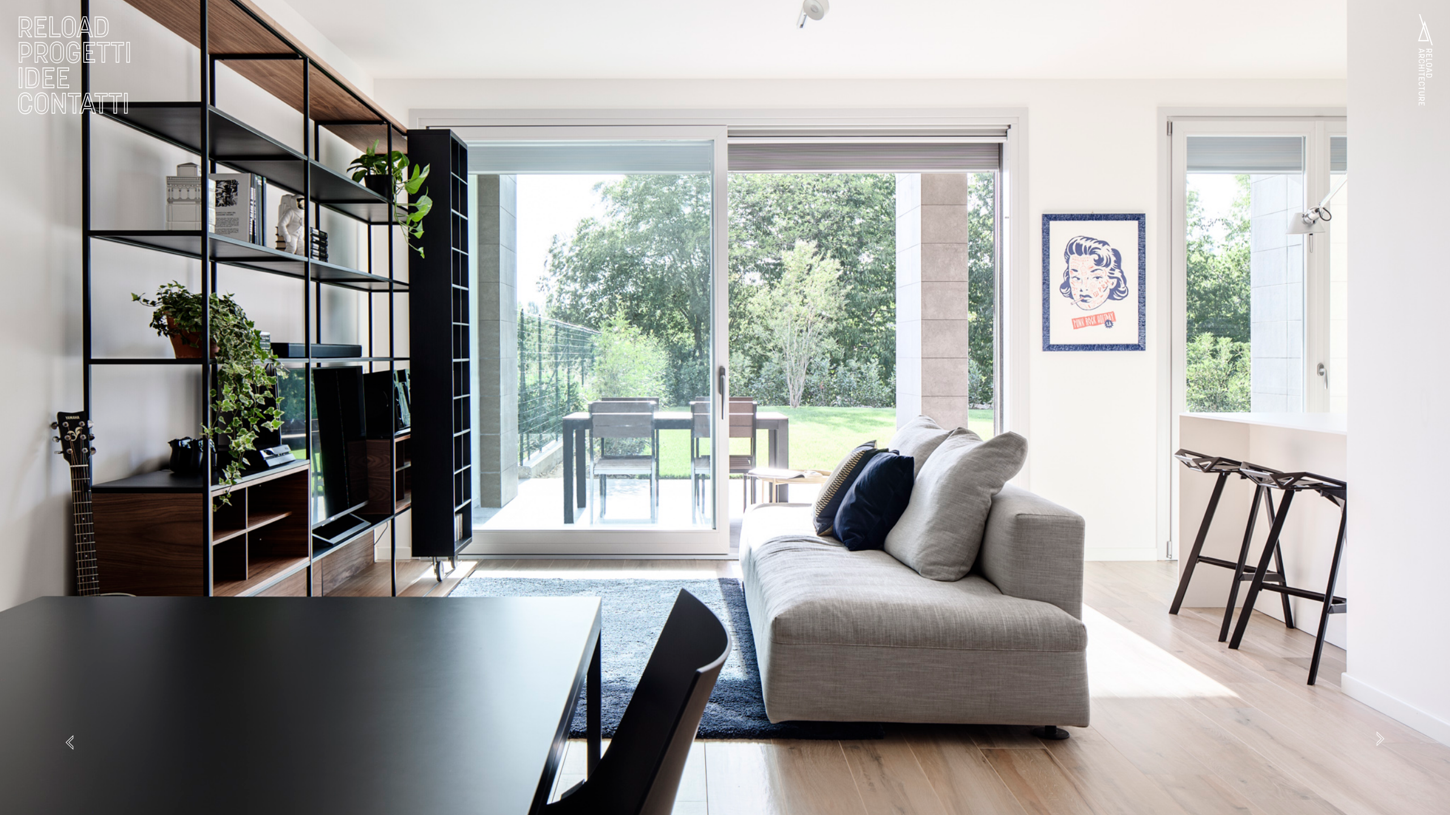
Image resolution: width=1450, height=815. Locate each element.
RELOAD (63, 27)
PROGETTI (74, 52)
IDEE (43, 78)
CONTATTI (73, 103)
